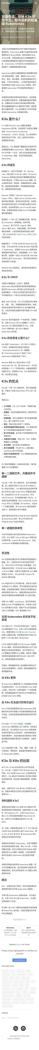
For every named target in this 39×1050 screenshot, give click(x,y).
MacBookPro (22, 974)
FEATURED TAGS (8, 966)
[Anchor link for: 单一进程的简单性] (23, 528)
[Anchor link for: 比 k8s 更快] (17, 677)
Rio (8, 171)
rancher (5, 978)
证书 (27, 985)
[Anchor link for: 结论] (8, 879)
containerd (6, 985)
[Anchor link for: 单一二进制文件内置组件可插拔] (8, 476)
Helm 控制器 (18, 724)
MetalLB (11, 11)
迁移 (21, 985)
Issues (18, 944)
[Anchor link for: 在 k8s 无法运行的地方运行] (35, 702)
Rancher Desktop (29, 632)
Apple (4, 1018)
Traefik (33, 988)
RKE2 (25, 992)
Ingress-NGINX (7, 1006)
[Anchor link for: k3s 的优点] (20, 381)
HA (28, 981)
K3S (17, 978)
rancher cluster (19, 981)
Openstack (20, 971)
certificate (6, 988)
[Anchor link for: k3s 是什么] (23, 118)
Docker (18, 992)
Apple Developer (13, 1018)
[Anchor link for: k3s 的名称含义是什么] (32, 337)
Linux (12, 971)
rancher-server (7, 981)
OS (14, 974)
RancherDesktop (8, 992)
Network (20, 988)
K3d (17, 632)
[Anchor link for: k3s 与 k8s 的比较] (31, 760)
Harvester (27, 995)
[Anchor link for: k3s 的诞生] (16, 164)
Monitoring (6, 1002)
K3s (4, 11)
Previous (10, 931)
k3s (33, 981)
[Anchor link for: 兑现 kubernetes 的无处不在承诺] (8, 619)
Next (28, 931)
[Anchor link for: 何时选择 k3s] (21, 800)
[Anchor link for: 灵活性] (10, 553)
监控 (28, 971)
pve (13, 988)
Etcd (30, 974)
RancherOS (6, 974)
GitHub (17, 1038)
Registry (32, 992)
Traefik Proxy (21, 234)
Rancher (5, 971)
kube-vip (30, 999)
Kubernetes (25, 978)
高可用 (19, 995)
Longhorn (23, 1002)
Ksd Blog (6, 3)
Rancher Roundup (8, 995)
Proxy (31, 1002)
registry (14, 985)
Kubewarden (7, 999)
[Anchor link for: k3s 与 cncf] (19, 277)
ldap (12, 978)
